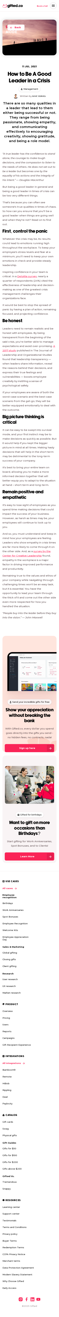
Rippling (6, 1090)
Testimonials (9, 1220)
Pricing (6, 1018)
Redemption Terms (13, 1247)
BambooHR (9, 1069)
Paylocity (7, 1103)
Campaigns (8, 1038)
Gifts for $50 (9, 1148)
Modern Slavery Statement (17, 1274)
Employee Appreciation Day (15, 938)
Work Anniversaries (13, 910)
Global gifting (9, 952)
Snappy (6, 1188)
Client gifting (9, 966)
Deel (5, 1097)
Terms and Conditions (14, 1227)
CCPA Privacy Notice (13, 1254)
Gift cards (7, 1122)
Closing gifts (9, 959)
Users (5, 1024)
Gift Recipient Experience (16, 1045)
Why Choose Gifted (13, 1281)
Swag (5, 1128)
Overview (7, 1011)
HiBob (6, 1083)
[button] (53, 5)
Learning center (11, 1207)
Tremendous (9, 1182)
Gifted (33, 1306)
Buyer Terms (9, 1240)
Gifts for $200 (10, 1162)
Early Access (9, 1288)
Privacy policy (9, 1234)
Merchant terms (11, 1261)
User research (10, 979)
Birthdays (7, 903)
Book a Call (42, 6)
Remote (7, 1076)
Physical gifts (9, 1135)
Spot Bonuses (10, 916)
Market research (11, 992)
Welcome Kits (10, 930)
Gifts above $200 (12, 1168)
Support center (11, 1213)
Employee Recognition (15, 923)
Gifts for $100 (9, 1155)
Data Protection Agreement (18, 1267)
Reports (6, 1031)
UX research (9, 986)
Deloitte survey (27, 276)
